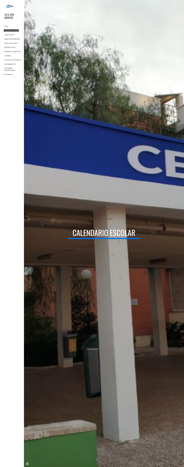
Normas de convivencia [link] (12, 60)
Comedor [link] (7, 56)
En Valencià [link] (8, 74)
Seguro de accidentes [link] (12, 39)
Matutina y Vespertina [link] (12, 51)
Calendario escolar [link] (11, 30)
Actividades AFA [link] (9, 64)
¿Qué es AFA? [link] (9, 35)
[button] (181, 2)
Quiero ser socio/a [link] (11, 43)
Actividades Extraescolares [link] (9, 69)
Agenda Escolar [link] (9, 47)
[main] (104, 233)
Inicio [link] (6, 26)
